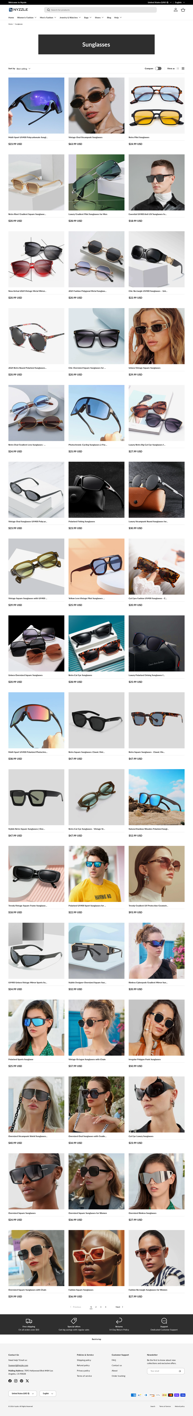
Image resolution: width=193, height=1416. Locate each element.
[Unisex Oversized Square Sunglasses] (36, 643)
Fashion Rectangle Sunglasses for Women (148, 1289)
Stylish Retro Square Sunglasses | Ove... (26, 829)
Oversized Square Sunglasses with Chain (27, 1289)
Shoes (98, 17)
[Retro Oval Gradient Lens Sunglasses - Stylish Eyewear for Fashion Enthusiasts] (36, 413)
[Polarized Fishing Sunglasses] (96, 490)
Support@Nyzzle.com (18, 1365)
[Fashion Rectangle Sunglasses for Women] (157, 1258)
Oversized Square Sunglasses (22, 1213)
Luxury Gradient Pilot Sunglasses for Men (88, 214)
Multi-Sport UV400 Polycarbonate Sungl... (28, 137)
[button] (183, 10)
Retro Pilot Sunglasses (139, 137)
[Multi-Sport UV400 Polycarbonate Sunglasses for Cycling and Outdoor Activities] (36, 106)
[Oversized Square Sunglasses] (36, 1181)
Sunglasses (19, 24)
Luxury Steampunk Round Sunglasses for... (148, 521)
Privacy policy (83, 1370)
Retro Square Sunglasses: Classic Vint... (87, 752)
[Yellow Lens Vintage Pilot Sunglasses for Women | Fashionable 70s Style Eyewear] (96, 567)
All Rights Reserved (26, 1406)
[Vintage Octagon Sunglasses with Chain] (96, 1028)
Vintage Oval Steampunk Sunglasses (85, 137)
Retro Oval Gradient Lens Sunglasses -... (27, 444)
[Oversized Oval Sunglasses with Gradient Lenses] (96, 1104)
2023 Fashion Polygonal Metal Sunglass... (88, 291)
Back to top (96, 1339)
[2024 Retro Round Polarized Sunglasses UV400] (36, 336)
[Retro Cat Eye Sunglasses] (96, 643)
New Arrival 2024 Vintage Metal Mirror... (27, 291)
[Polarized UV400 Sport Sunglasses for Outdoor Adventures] (96, 874)
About (115, 1370)
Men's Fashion (46, 17)
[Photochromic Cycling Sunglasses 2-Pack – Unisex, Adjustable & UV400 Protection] (96, 413)
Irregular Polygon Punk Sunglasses (145, 1059)
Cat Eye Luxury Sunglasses (141, 1136)
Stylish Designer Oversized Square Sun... (87, 982)
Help (116, 17)
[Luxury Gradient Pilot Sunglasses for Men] (96, 182)
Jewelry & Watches (69, 17)
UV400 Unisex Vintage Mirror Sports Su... (27, 982)
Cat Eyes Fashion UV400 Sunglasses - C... (148, 598)
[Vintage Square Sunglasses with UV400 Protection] (36, 567)
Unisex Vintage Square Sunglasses (144, 368)
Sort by (11, 68)
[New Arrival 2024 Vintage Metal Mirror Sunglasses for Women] (36, 259)
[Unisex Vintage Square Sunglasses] (157, 336)
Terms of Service (165, 1406)
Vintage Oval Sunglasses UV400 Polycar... (27, 521)
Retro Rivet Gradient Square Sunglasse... (27, 214)
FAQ (114, 1360)
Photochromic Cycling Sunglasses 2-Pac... (88, 444)
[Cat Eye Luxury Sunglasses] (157, 1104)
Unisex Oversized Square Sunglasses (25, 675)
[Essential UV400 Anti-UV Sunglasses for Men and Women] (157, 182)
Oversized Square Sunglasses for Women (88, 1213)
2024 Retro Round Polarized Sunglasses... (27, 368)
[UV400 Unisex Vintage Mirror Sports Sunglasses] (36, 951)
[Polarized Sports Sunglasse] (36, 1028)
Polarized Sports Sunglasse (20, 1059)
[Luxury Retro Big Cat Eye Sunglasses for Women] (157, 413)
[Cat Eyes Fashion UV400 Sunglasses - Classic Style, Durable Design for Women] (157, 567)
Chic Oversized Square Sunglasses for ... (87, 368)
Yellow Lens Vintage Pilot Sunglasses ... (87, 598)
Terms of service (84, 1376)
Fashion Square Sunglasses (81, 1289)
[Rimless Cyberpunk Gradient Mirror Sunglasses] (157, 951)
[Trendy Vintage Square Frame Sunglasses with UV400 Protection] (36, 874)
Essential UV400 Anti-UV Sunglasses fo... (148, 214)
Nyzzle (16, 1406)
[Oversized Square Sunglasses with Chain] (36, 1258)
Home (11, 17)
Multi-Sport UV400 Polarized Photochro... (28, 752)
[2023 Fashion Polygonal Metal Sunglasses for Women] (96, 259)
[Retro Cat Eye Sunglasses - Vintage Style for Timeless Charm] (96, 797)
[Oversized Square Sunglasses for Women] (96, 1181)
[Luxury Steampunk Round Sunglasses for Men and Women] (157, 490)
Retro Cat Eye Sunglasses (80, 675)
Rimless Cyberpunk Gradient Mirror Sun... (148, 982)
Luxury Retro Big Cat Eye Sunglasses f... (147, 444)
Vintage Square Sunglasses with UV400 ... (27, 598)
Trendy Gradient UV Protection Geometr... (148, 905)
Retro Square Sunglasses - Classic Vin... (147, 752)
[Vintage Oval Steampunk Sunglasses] (96, 106)
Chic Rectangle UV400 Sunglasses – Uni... (148, 291)
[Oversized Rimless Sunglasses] (157, 1181)
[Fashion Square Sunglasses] (96, 1258)
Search (152, 1406)
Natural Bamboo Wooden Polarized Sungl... (149, 829)
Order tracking (118, 1376)
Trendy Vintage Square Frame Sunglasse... (27, 905)
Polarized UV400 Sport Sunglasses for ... (87, 905)
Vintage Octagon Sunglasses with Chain (87, 1059)
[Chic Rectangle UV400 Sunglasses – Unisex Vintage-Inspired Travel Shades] (157, 259)
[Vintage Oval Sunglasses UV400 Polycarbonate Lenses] (36, 490)
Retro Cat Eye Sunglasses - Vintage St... (87, 829)
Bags (86, 17)
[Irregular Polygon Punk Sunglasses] (157, 1028)
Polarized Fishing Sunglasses (82, 521)
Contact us (117, 1365)
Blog (109, 17)
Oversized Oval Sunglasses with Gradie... (88, 1136)
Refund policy (83, 1365)
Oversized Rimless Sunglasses (142, 1213)
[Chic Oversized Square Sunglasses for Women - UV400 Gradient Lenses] (96, 336)
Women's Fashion (25, 17)
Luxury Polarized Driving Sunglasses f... (147, 675)
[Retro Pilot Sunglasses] (157, 106)
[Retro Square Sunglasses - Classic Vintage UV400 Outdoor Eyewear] (157, 720)
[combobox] (100, 10)
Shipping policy (84, 1360)
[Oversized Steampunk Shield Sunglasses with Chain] (36, 1104)
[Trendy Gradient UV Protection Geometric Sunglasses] (157, 874)
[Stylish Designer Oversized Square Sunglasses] (96, 951)
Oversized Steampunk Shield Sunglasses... (28, 1136)
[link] (75, 1306)
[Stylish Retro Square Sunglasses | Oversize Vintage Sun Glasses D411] (36, 797)
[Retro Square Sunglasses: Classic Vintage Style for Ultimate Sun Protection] (96, 720)
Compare (149, 68)
